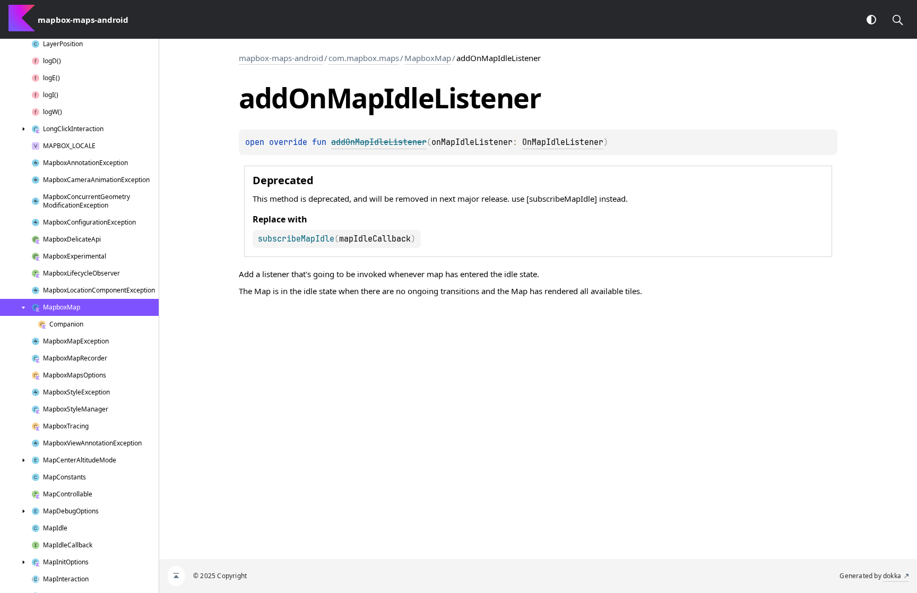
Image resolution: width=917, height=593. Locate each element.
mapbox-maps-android (281, 58)
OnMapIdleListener (562, 142)
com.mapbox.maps (363, 58)
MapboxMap (427, 58)
